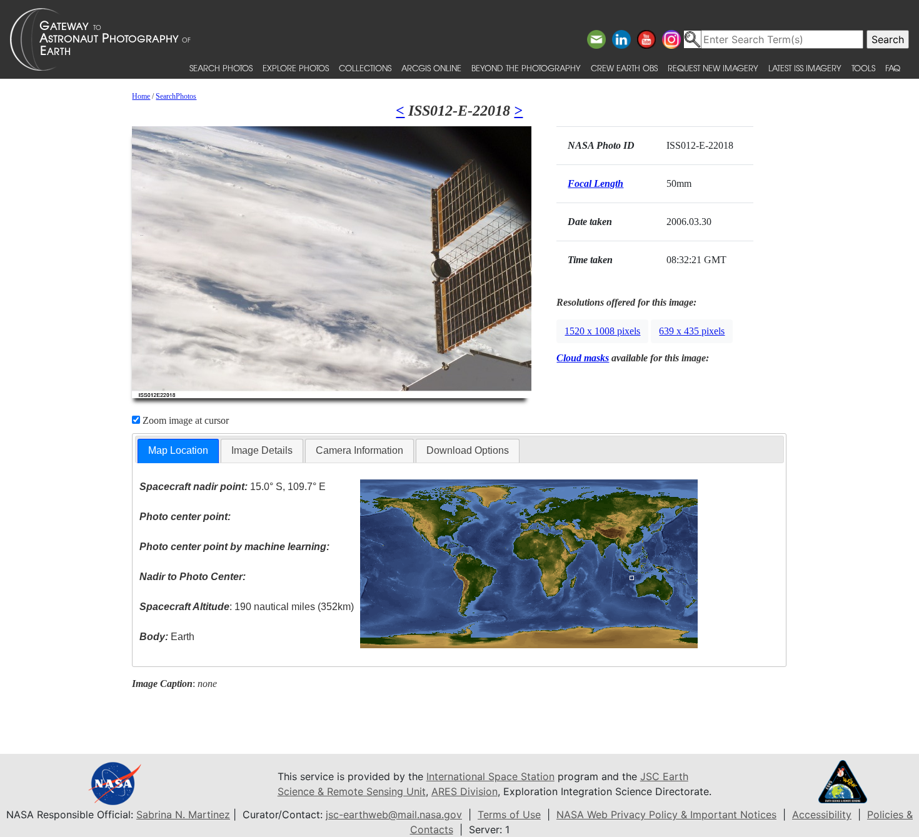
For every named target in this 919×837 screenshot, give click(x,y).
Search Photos (221, 68)
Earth (166, 636)
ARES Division (464, 791)
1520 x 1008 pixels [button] (602, 331)
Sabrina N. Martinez (183, 814)
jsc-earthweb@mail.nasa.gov (394, 814)
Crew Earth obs (624, 68)
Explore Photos (296, 68)
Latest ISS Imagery (804, 68)
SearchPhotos (176, 96)
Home (141, 96)
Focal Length (595, 183)
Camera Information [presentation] (359, 450)
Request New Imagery (713, 68)
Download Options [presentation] (467, 450)
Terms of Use (509, 814)
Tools (863, 68)
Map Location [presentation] (178, 450)
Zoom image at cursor (184, 420)
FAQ (892, 68)
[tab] (178, 451)
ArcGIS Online (431, 68)
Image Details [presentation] (262, 450)
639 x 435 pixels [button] (692, 331)
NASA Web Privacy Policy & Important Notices (666, 814)
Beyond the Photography (526, 68)
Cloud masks (582, 358)
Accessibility (821, 814)
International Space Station (490, 776)
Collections (365, 68)
